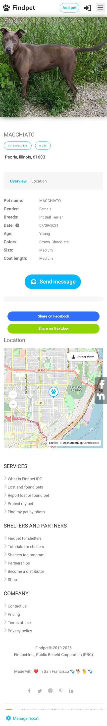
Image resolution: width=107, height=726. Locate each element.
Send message (57, 281)
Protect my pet (20, 503)
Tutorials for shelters (26, 546)
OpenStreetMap (73, 442)
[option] (53, 67)
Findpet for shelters (25, 538)
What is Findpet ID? (25, 478)
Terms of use (19, 622)
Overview (18, 181)
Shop (12, 579)
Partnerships (19, 563)
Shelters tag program (26, 554)
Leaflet (53, 442)
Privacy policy (20, 630)
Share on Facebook (53, 316)
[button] (50, 387)
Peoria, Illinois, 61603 (25, 157)
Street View (85, 357)
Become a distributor (26, 571)
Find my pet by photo (26, 512)
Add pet (69, 7)
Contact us (17, 606)
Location (39, 181)
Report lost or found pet (28, 495)
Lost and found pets (25, 487)
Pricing (14, 614)
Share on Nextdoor (53, 328)
